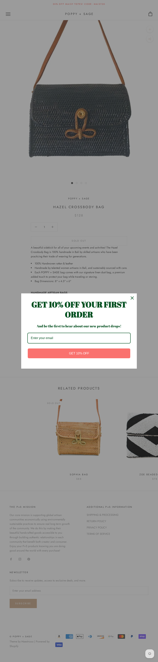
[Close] (132, 298)
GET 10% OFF (79, 353)
